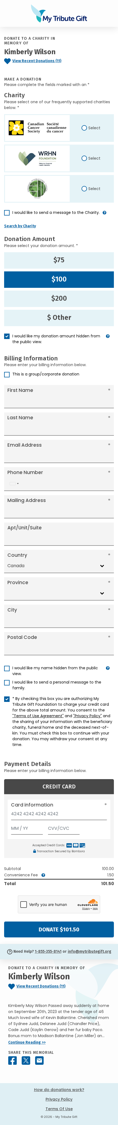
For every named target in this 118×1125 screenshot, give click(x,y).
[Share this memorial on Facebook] (12, 1060)
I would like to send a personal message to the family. (56, 685)
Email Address (24, 445)
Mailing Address (26, 500)
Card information (32, 805)
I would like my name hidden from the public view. (55, 670)
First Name (20, 390)
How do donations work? (59, 1089)
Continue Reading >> (27, 1042)
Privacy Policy (59, 1099)
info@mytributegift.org (89, 951)
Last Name (20, 417)
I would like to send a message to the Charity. (56, 212)
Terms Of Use (59, 1109)
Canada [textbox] (15, 565)
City (12, 610)
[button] (104, 215)
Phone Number (25, 472)
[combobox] (14, 483)
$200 (59, 298)
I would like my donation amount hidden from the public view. (56, 339)
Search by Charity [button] (20, 226)
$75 (59, 260)
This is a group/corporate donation (45, 374)
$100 (59, 279)
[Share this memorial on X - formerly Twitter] (26, 1060)
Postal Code (22, 637)
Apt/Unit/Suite (24, 527)
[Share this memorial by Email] (39, 1060)
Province (17, 582)
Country (17, 555)
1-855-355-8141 (48, 951)
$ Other (59, 318)
